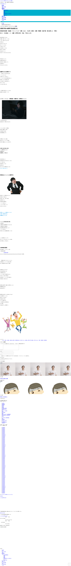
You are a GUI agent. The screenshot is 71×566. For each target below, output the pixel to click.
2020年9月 (3, 488)
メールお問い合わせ (3, 497)
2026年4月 (3, 430)
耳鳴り (6, 340)
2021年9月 (3, 478)
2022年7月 (3, 469)
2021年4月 (3, 482)
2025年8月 (3, 437)
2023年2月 (3, 463)
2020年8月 (3, 489)
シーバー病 (5, 15)
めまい (37, 340)
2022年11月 (3, 466)
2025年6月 (3, 439)
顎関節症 (3, 404)
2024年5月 (3, 450)
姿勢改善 (42, 340)
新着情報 (45, 340)
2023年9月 (3, 457)
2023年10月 (3, 456)
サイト (1, 354)
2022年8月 (3, 468)
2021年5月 (3, 481)
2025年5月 (3, 440)
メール (1, 352)
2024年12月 (3, 444)
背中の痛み (32, 340)
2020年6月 (3, 491)
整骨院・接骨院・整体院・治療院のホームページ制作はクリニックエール (11, 547)
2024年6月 (3, 449)
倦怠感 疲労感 (12, 340)
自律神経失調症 (6, 252)
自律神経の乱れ (17, 340)
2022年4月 (3, 472)
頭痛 (4, 11)
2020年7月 (3, 490)
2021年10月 (3, 477)
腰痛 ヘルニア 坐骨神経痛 (6, 414)
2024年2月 (3, 453)
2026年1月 (3, 433)
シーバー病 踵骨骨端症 (5, 417)
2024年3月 (3, 452)
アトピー (3, 421)
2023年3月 (3, 462)
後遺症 (8, 340)
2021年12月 (3, 475)
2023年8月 (3, 458)
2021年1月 (3, 485)
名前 (1, 351)
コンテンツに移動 (3, 0)
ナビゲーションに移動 (9, 0)
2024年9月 (3, 447)
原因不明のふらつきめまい (8, 13)
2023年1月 (3, 464)
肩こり (5, 14)
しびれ (16, 26)
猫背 (39, 340)
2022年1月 (3, 474)
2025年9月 (3, 436)
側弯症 (3, 405)
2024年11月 (3, 445)
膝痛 (2, 413)
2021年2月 (3, 484)
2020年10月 (3, 487)
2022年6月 (3, 470)
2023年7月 (3, 459)
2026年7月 (3, 428)
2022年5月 (3, 471)
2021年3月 (3, 483)
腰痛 (4, 12)
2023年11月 (3, 455)
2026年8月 (3, 427)
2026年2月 (3, 432)
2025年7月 (3, 438)
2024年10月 (3, 446)
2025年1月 (3, 443)
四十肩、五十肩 (4, 420)
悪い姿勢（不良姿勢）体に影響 (4, 378)
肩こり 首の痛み (25, 340)
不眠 (35, 340)
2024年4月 (3, 451)
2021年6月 (3, 480)
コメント (1, 349)
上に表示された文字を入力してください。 (6, 358)
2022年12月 (3, 465)
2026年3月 (3, 431)
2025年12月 (3, 434)
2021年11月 (3, 476)
